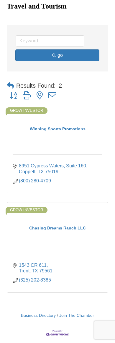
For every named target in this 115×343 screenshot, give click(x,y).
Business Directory (38, 315)
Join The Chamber (76, 315)
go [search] (60, 55)
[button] (10, 85)
